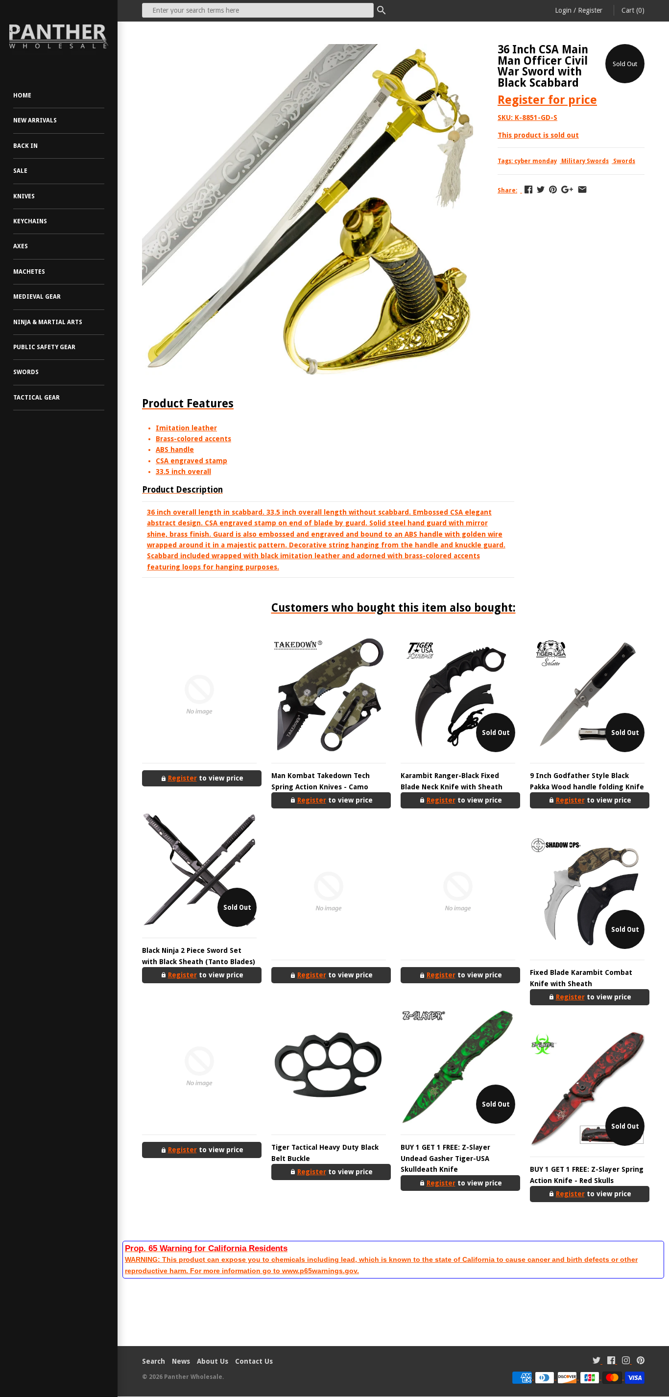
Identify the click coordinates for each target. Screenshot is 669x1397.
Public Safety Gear (44, 347)
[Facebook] (611, 1361)
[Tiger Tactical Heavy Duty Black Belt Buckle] (328, 1066)
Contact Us (254, 1361)
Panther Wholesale (193, 1376)
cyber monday (535, 161)
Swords (26, 372)
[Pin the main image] (553, 189)
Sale (20, 170)
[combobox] (258, 10)
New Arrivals (35, 120)
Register (590, 10)
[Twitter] (596, 1361)
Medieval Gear (37, 296)
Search (153, 1361)
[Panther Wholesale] (59, 36)
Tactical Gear (36, 397)
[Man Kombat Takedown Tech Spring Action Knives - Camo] (328, 695)
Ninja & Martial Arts (47, 322)
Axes (20, 246)
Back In (25, 145)
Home (22, 95)
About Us (212, 1361)
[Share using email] (582, 189)
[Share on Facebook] (528, 189)
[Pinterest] (641, 1361)
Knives (24, 196)
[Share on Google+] (567, 189)
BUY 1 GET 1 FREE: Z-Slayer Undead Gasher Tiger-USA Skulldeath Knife (445, 1158)
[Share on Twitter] (541, 189)
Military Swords (585, 161)
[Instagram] (626, 1361)
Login (563, 10)
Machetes (29, 271)
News (181, 1361)
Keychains (30, 221)
